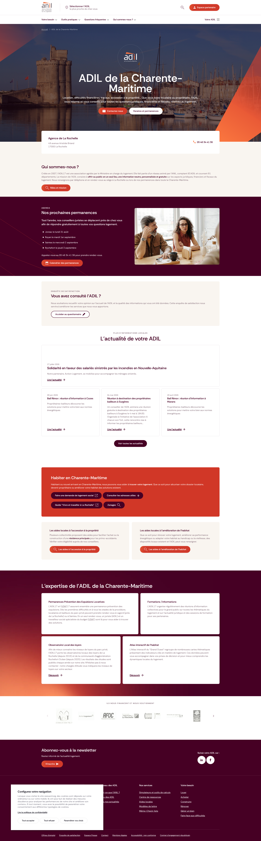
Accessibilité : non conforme (143, 835)
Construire (186, 801)
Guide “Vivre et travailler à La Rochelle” (74, 505)
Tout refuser (49, 820)
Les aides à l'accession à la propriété (76, 549)
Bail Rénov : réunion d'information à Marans (186, 400)
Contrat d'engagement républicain (175, 835)
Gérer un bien (187, 811)
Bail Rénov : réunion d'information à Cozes (70, 398)
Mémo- (148, 811)
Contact (104, 835)
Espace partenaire (206, 7)
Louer (183, 792)
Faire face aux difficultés (193, 815)
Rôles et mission (58, 187)
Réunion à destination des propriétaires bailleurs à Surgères (129, 400)
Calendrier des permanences (64, 263)
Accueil (44, 29)
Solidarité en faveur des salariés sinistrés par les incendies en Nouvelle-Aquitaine (107, 368)
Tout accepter (28, 820)
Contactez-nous (115, 111)
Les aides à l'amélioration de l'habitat (167, 549)
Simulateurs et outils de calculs (154, 792)
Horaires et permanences (146, 111)
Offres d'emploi (48, 835)
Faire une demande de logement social (74, 495)
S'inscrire (50, 763)
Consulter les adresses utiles (121, 495)
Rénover (185, 806)
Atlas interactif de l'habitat (144, 645)
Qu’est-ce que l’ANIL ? (109, 792)
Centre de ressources (150, 797)
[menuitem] (212, 19)
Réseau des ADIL (106, 797)
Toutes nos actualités (108, 801)
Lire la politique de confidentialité (32, 812)
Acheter (185, 797)
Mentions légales (119, 835)
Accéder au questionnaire (68, 314)
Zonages (112, 505)
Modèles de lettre (148, 806)
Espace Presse (90, 835)
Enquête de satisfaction (69, 835)
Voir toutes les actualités (130, 443)
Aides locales (146, 801)
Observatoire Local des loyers (65, 645)
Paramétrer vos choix (73, 820)
